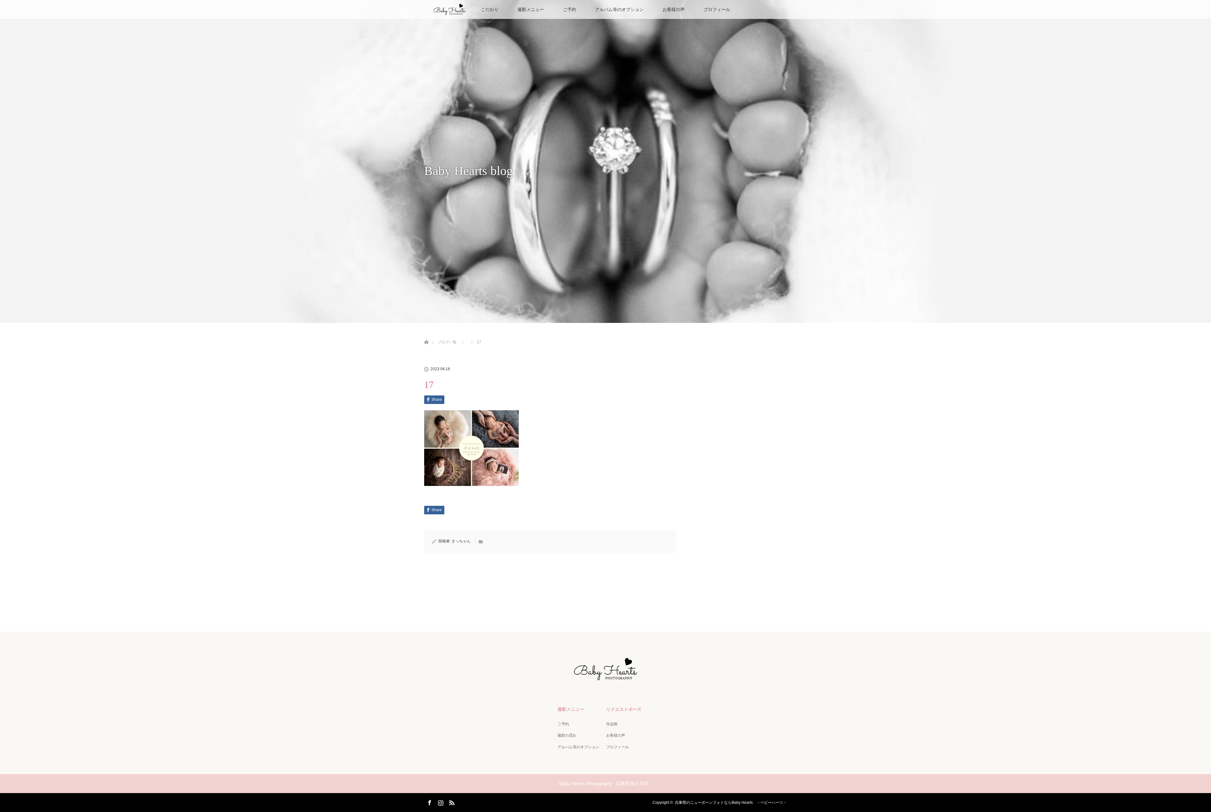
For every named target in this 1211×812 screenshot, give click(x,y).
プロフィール (717, 9)
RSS (451, 801)
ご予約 (569, 9)
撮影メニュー (531, 9)
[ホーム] (426, 334)
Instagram (440, 801)
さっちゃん (461, 541)
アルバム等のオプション (619, 9)
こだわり (490, 9)
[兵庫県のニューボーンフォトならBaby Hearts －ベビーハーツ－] (605, 678)
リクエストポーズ (623, 709)
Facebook (429, 801)
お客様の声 (674, 9)
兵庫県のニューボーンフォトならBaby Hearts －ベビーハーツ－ (731, 802)
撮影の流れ (567, 735)
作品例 (611, 724)
